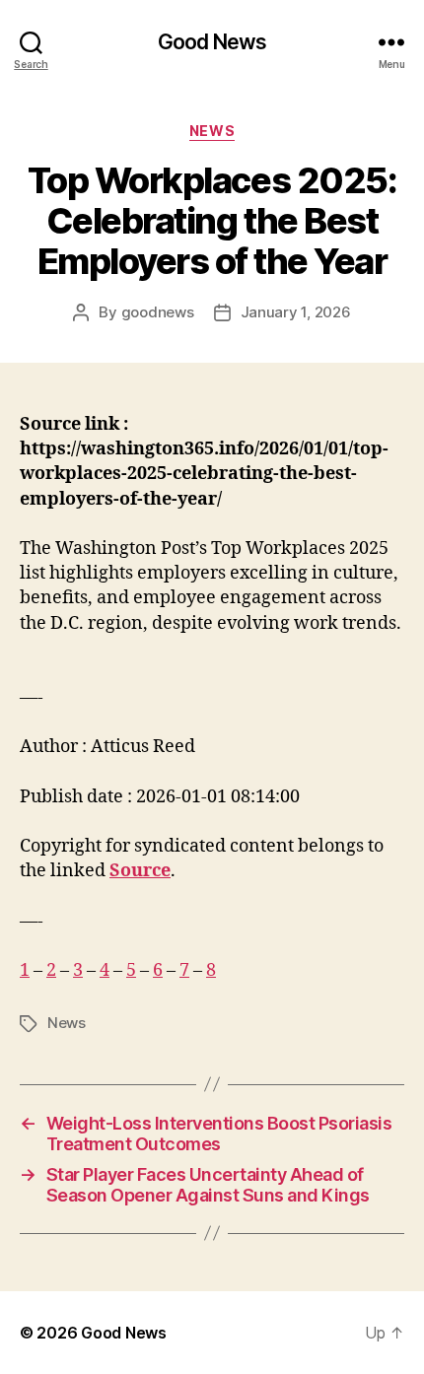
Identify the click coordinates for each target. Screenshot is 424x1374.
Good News (212, 42)
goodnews (157, 312)
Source (140, 870)
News (212, 130)
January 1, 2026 (296, 312)
